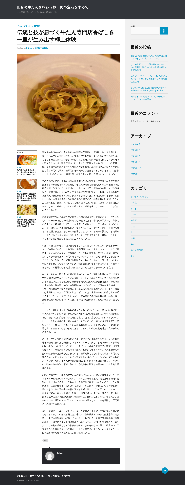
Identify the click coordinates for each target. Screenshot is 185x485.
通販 (133, 256)
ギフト (134, 208)
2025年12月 (136, 168)
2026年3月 (135, 150)
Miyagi (29, 48)
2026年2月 (135, 156)
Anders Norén (32, 480)
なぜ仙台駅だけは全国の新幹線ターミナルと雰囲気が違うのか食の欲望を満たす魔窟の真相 (149, 67)
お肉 (45, 440)
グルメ (20, 26)
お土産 (134, 202)
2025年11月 (136, 174)
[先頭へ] (165, 470)
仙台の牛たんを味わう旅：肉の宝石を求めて (53, 7)
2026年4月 (135, 144)
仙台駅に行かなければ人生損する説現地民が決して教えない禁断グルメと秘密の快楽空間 (149, 79)
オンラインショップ (140, 196)
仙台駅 (134, 220)
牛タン (134, 244)
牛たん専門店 (34, 26)
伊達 (133, 226)
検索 (133, 26)
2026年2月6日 (41, 48)
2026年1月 (135, 162)
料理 (25, 26)
